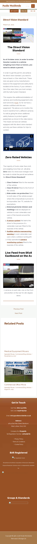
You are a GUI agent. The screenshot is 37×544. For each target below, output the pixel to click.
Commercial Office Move (15, 385)
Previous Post (19, 309)
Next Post (18, 313)
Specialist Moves (9, 354)
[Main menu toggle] (33, 6)
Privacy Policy (19, 439)
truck (16, 103)
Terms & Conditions (19, 441)
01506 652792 (22, 410)
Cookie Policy (19, 444)
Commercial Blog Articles (23, 354)
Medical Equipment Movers (16, 351)
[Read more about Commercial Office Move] (18, 371)
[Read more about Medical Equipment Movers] (18, 338)
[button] (14, 10)
